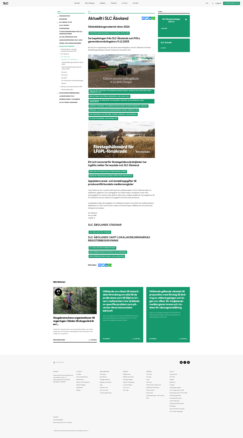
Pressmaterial (150, 390)
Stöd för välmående (128, 382)
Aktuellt (77, 3)
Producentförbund (66, 46)
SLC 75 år (172, 377)
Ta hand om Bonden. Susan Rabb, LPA (103, 118)
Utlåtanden (106, 338)
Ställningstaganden (175, 395)
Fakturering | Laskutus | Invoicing (62, 422)
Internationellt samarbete (69, 99)
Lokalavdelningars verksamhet (155, 395)
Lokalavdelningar (67, 89)
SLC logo (148, 377)
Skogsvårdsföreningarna (69, 93)
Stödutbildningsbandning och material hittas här (109, 33)
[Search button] (212, 3)
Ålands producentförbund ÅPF (71, 86)
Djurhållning (103, 377)
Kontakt (135, 3)
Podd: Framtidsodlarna (83, 382)
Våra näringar (90, 3)
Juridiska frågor (127, 385)
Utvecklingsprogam (175, 387)
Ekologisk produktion (106, 382)
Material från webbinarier (153, 385)
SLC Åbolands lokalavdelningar (72, 80)
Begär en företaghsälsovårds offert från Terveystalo (111, 176)
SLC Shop (149, 374)
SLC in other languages (68, 102)
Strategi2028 (64, 28)
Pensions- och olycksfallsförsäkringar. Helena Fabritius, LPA (114, 110)
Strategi (172, 385)
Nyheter (78, 374)
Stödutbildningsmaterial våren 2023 (72, 63)
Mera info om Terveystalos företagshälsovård (108, 171)
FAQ (147, 398)
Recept (78, 390)
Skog (101, 385)
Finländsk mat (104, 387)
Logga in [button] (218, 3)
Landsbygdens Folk (66, 96)
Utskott (63, 83)
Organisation (64, 16)
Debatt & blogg (80, 385)
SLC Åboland (65, 57)
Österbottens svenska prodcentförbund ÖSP (69, 50)
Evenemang (79, 379)
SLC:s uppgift (64, 25)
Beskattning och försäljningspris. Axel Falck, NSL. (109, 96)
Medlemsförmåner (128, 377)
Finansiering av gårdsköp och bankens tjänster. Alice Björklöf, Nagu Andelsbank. (117, 101)
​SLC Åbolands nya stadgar (100, 232)
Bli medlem (173, 406)
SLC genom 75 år (65, 22)
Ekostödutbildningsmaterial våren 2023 (71, 68)
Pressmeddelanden (59, 340)
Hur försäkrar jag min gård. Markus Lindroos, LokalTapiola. (113, 114)
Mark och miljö (104, 390)
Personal (64, 75)
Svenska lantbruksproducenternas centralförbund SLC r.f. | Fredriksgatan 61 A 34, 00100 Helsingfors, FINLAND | (63, 379)
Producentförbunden (176, 398)
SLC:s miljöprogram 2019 (177, 390)
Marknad (149, 382)
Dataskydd (149, 393)
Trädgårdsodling (105, 379)
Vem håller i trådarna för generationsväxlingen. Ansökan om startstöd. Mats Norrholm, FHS (120, 91)
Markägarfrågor (128, 379)
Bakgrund (63, 19)
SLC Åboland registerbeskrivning (102, 248)
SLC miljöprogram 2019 (68, 37)
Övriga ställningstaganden (70, 43)
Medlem (103, 3)
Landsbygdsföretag (106, 393)
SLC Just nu (126, 387)
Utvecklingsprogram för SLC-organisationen (71, 33)
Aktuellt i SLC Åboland (69, 59)
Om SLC (124, 3)
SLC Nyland (65, 54)
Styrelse (64, 78)
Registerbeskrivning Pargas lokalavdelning (107, 256)
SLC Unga (126, 390)
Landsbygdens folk (231, 3)
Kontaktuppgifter (58, 419)
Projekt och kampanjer (152, 387)
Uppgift (172, 379)
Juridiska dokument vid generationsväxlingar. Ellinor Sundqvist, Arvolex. (119, 106)
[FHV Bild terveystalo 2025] (121, 139)
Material (114, 3)
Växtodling (103, 374)
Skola (147, 379)
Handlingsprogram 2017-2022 (70, 40)
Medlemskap (127, 374)
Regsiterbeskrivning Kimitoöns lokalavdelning (108, 252)
